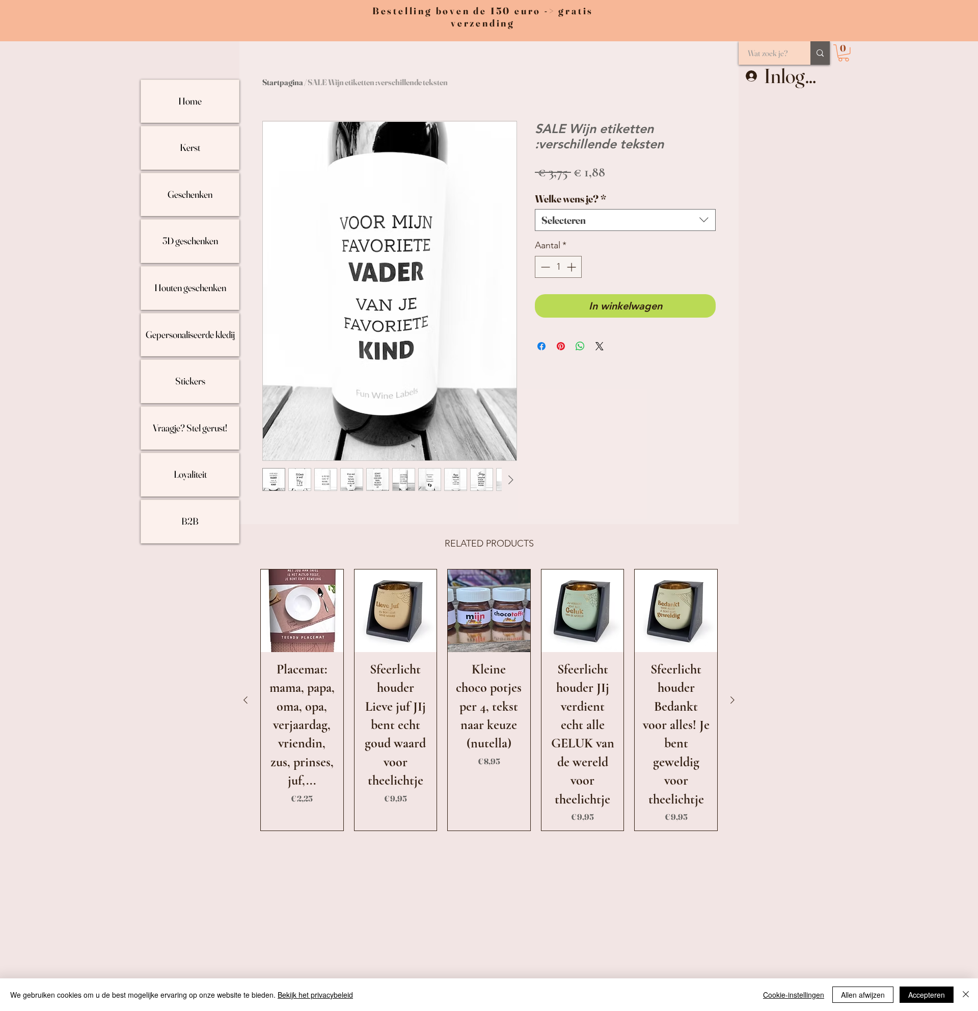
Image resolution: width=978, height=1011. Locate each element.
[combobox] (625, 220)
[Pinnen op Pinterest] (561, 346)
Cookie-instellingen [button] (793, 995)
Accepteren (926, 995)
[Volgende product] (732, 700)
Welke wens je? (570, 198)
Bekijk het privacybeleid (315, 995)
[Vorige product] (245, 700)
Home (190, 101)
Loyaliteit (190, 474)
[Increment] (572, 266)
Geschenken (190, 194)
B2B (190, 521)
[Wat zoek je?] (820, 53)
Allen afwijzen (863, 995)
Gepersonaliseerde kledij (190, 334)
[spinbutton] (558, 266)
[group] (489, 700)
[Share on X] (599, 346)
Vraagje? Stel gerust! (190, 428)
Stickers (190, 381)
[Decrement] (544, 266)
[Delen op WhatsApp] (580, 346)
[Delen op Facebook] (541, 346)
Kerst (190, 147)
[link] (843, 53)
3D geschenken (190, 241)
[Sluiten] (966, 995)
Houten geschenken (190, 287)
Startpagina (282, 82)
